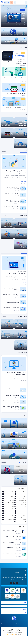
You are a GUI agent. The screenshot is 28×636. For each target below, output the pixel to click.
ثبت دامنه (14, 624)
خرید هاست (25, 623)
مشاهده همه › (3, 115)
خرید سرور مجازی (19, 623)
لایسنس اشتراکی (4, 623)
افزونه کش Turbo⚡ (11, 634)
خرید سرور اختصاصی (11, 623)
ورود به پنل (6, 2)
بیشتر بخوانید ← (23, 181)
